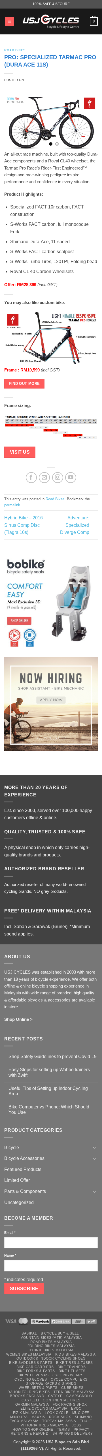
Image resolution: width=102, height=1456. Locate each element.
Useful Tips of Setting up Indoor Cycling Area (48, 1091)
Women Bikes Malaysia (28, 1354)
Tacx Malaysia (24, 1421)
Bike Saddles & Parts (30, 1363)
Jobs (76, 1425)
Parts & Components (25, 1191)
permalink (12, 505)
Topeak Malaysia (59, 1421)
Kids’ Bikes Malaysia (75, 1354)
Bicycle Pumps (34, 1375)
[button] (9, 21)
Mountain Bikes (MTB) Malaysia (51, 1338)
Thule (86, 1421)
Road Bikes (15, 50)
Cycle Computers (69, 1379)
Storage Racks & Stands (51, 1383)
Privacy (82, 1430)
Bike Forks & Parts (36, 1371)
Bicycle (11, 1147)
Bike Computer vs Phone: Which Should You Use (48, 1109)
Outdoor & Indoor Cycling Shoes (50, 1358)
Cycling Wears (67, 1375)
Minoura (18, 1417)
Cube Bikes (72, 1388)
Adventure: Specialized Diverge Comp (74, 525)
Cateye (55, 1396)
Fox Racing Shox (70, 1405)
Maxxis (38, 1417)
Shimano (83, 1417)
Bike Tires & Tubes (74, 1363)
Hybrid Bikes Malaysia (51, 1350)
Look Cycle (56, 1413)
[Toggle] (94, 1147)
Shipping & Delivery (72, 1434)
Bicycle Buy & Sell (60, 1333)
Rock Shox (60, 1417)
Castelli (30, 1400)
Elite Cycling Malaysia (43, 1408)
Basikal (29, 1333)
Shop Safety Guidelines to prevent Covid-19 (52, 1056)
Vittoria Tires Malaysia (44, 1425)
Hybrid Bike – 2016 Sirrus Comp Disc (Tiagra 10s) (23, 525)
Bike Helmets (72, 1371)
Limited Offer (17, 1180)
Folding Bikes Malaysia (51, 1346)
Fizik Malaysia (27, 1413)
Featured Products (22, 1169)
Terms (63, 1430)
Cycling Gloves (30, 1379)
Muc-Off (80, 1413)
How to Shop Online (32, 1430)
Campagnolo (79, 1396)
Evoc (76, 1408)
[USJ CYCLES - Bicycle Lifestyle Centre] (51, 21)
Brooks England (27, 1396)
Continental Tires (61, 1400)
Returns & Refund (30, 1434)
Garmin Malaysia (32, 1405)
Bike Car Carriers (35, 1367)
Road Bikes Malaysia (51, 1342)
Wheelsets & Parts (38, 1388)
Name (10, 1255)
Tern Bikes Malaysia (74, 1392)
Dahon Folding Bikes (28, 1392)
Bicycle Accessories (24, 1158)
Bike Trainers (72, 1367)
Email (10, 1233)
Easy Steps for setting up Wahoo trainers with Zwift (49, 1072)
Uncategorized (19, 1202)
